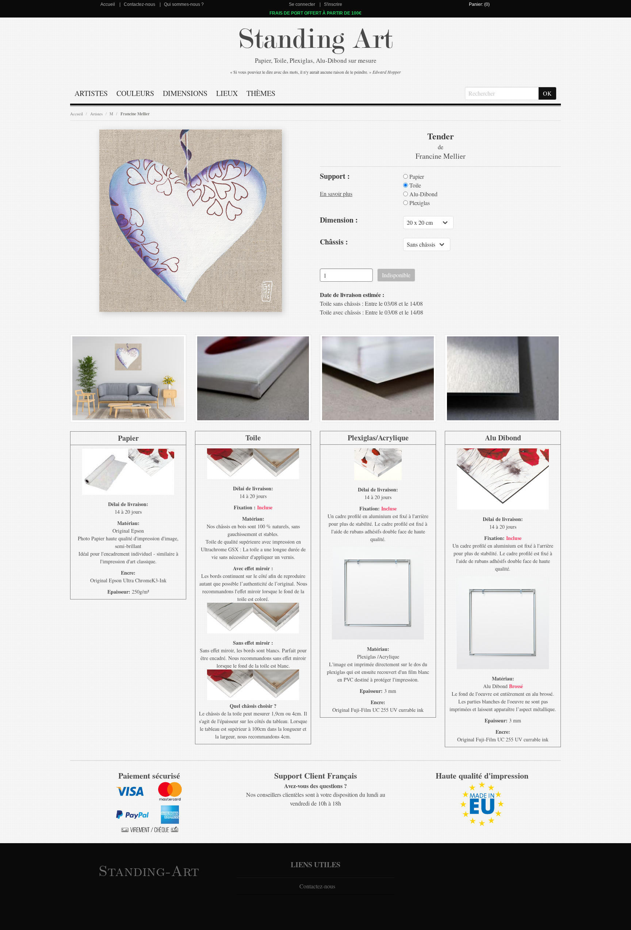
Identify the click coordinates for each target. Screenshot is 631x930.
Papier (416, 176)
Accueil (107, 4)
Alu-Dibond (422, 194)
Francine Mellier (135, 114)
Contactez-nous (139, 4)
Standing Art (316, 39)
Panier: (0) (479, 4)
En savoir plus (336, 193)
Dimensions (185, 93)
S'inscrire (333, 4)
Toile (414, 185)
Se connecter (302, 4)
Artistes (91, 93)
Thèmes (260, 93)
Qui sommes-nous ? (184, 4)
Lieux (227, 93)
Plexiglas (419, 203)
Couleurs (135, 93)
